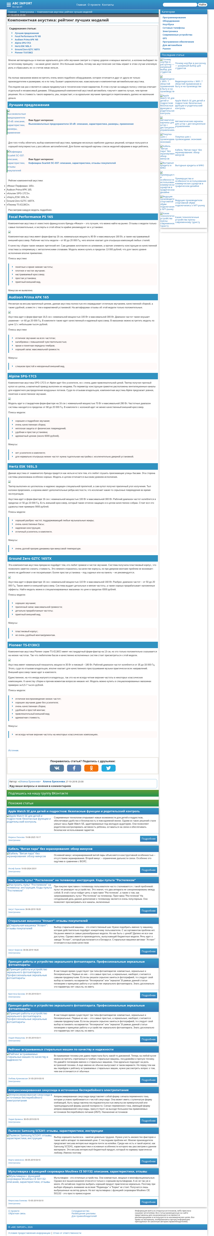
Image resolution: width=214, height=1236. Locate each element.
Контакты (108, 4)
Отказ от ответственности (67, 1232)
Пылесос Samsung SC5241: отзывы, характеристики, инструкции (55, 1131)
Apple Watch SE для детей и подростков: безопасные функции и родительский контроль (74, 811)
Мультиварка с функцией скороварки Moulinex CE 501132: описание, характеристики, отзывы (77, 1171)
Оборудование (171, 20)
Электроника (14, 840)
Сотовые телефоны (174, 27)
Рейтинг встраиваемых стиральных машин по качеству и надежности (61, 1049)
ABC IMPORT (22, 3)
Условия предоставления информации (29, 1232)
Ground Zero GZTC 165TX (27, 49)
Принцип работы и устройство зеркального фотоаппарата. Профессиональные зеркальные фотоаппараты (76, 963)
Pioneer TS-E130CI (24, 52)
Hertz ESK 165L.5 (23, 46)
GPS (165, 38)
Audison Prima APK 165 (26, 39)
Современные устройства (177, 34)
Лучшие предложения (27, 33)
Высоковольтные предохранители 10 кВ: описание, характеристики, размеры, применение (81, 124)
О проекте (94, 4)
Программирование (174, 17)
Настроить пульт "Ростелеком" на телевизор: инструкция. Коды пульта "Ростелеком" (72, 880)
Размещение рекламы (84, 1213)
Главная (81, 4)
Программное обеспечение (178, 41)
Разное (167, 48)
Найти (202, 4)
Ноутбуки (168, 24)
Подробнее (149, 838)
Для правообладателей (84, 1216)
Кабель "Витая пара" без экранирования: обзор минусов (50, 849)
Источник (13, 750)
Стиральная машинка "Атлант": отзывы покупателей (48, 921)
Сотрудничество (80, 1211)
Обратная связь (17, 1213)
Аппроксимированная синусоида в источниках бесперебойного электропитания (68, 1090)
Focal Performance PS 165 (28, 36)
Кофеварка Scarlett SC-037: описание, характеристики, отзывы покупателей (72, 163)
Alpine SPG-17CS (23, 42)
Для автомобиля (172, 45)
